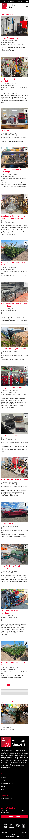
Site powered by (9, 836)
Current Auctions (6, 691)
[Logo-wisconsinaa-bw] (23, 826)
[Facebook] (23, 1)
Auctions (3, 777)
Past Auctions (5, 694)
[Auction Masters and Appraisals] (8, 6)
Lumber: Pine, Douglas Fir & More (13, 349)
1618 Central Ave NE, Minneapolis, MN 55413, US (14, 178)
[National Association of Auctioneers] (5, 826)
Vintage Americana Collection (12, 388)
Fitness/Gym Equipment (10, 38)
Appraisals (4, 780)
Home (4, 1)
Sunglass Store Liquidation (11, 435)
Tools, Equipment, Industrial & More (14, 479)
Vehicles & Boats (7, 524)
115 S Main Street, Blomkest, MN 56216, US (13, 225)
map (25, 45)
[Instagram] (25, 1)
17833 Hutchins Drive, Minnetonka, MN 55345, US (14, 137)
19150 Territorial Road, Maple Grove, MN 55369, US (15, 271)
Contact (20, 1)
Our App (3, 786)
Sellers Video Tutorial (7, 783)
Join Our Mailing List (12, 1)
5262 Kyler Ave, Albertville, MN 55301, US (12, 45)
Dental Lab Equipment (9, 130)
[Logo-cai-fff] (11, 826)
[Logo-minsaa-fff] (18, 826)
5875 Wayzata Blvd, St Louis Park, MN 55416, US (14, 313)
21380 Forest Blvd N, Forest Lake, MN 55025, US (14, 88)
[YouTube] (27, 1)
